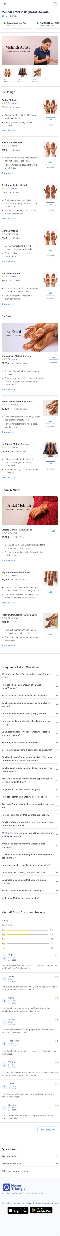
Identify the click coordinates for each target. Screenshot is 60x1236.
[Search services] (55, 3)
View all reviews (47, 1130)
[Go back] (4, 3)
